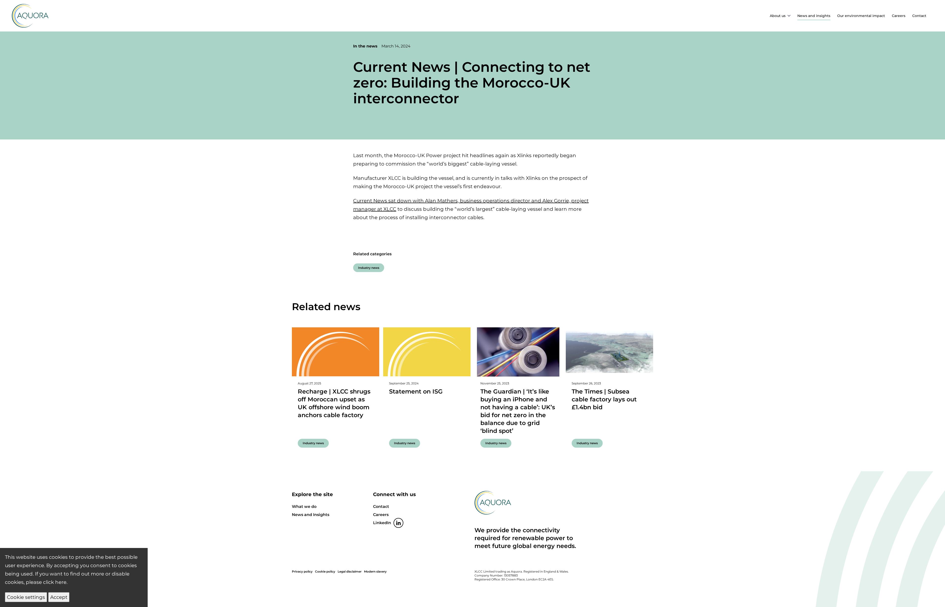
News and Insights (310, 514)
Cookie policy (325, 571)
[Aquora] (30, 26)
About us (778, 16)
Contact (919, 16)
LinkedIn (382, 522)
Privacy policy (302, 571)
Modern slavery (375, 571)
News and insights (813, 16)
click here (54, 582)
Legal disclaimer (350, 571)
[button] (26, 597)
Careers (898, 16)
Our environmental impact (861, 16)
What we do (304, 506)
